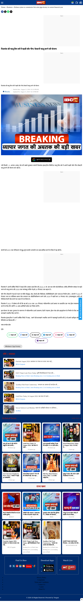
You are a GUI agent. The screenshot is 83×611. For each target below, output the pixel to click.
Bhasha (7, 92)
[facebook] (10, 567)
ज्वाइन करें (13, 335)
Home (3, 7)
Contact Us (41, 584)
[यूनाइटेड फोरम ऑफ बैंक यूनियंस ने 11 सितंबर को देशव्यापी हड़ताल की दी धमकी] (51, 502)
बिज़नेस (51, 517)
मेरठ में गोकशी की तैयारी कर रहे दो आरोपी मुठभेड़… (11, 513)
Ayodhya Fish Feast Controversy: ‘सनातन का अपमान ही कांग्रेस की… (37, 384)
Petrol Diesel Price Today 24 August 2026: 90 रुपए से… (70, 445)
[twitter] (13, 567)
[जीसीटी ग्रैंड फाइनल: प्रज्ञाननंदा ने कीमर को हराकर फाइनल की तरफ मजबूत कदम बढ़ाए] (31, 502)
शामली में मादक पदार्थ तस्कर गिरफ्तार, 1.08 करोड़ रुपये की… (71, 542)
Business (9, 7)
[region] (62, 29)
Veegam (56, 597)
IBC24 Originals (20, 364)
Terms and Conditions (42, 582)
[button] (2, 3)
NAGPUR (71, 517)
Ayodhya (18, 411)
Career (41, 587)
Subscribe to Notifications (80, 307)
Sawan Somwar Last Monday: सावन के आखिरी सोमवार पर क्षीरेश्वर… (37, 408)
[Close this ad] (81, 599)
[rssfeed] (23, 567)
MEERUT (11, 517)
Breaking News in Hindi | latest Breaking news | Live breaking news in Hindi (38, 376)
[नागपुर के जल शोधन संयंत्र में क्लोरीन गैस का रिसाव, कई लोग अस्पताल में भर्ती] (71, 502)
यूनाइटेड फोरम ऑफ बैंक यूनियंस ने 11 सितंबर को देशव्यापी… (51, 513)
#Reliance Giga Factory (13, 346)
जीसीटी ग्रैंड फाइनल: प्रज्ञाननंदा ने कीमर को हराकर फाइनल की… (31, 513)
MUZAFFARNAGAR (71, 545)
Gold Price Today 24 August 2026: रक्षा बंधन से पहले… (33, 396)
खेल (31, 517)
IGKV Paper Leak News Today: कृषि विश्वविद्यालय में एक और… (35, 373)
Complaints (41, 580)
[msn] (33, 567)
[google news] (20, 567)
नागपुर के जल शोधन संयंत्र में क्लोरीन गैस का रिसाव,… (70, 513)
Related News (9, 418)
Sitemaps (28, 566)
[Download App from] (48, 567)
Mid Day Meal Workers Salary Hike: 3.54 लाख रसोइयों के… (50, 475)
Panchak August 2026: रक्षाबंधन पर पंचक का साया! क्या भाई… (34, 361)
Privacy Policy (41, 577)
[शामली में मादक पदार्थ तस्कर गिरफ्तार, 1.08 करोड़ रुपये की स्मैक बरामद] (71, 530)
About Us (41, 589)
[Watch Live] (68, 570)
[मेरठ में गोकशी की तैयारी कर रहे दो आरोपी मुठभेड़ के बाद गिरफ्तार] (11, 502)
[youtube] (17, 567)
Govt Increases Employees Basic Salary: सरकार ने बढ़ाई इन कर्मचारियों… (11, 475)
